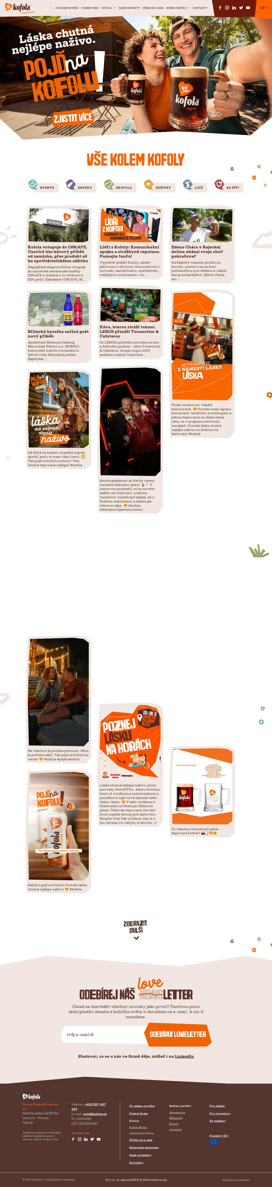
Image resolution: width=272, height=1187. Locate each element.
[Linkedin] (86, 1139)
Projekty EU (218, 1135)
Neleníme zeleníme (144, 1147)
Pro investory (220, 1113)
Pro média (217, 1106)
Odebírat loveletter (178, 1034)
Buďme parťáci (176, 8)
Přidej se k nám (140, 1140)
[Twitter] (92, 1139)
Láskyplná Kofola (141, 1133)
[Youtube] (98, 1139)
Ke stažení (217, 1120)
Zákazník (176, 1118)
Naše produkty (129, 8)
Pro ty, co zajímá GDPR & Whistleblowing (136, 1179)
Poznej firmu (90, 8)
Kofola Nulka (138, 1127)
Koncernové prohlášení (236, 1179)
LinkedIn (184, 1056)
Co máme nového (66, 8)
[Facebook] (73, 1139)
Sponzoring (177, 1112)
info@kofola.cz (95, 1114)
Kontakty (200, 8)
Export (173, 1123)
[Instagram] (79, 1139)
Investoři (175, 1129)
